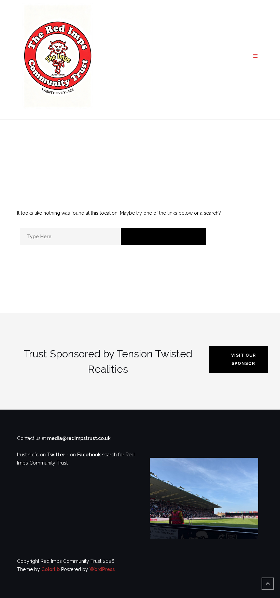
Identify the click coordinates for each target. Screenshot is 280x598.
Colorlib (50, 569)
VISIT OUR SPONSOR (243, 359)
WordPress (102, 569)
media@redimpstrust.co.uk (79, 438)
